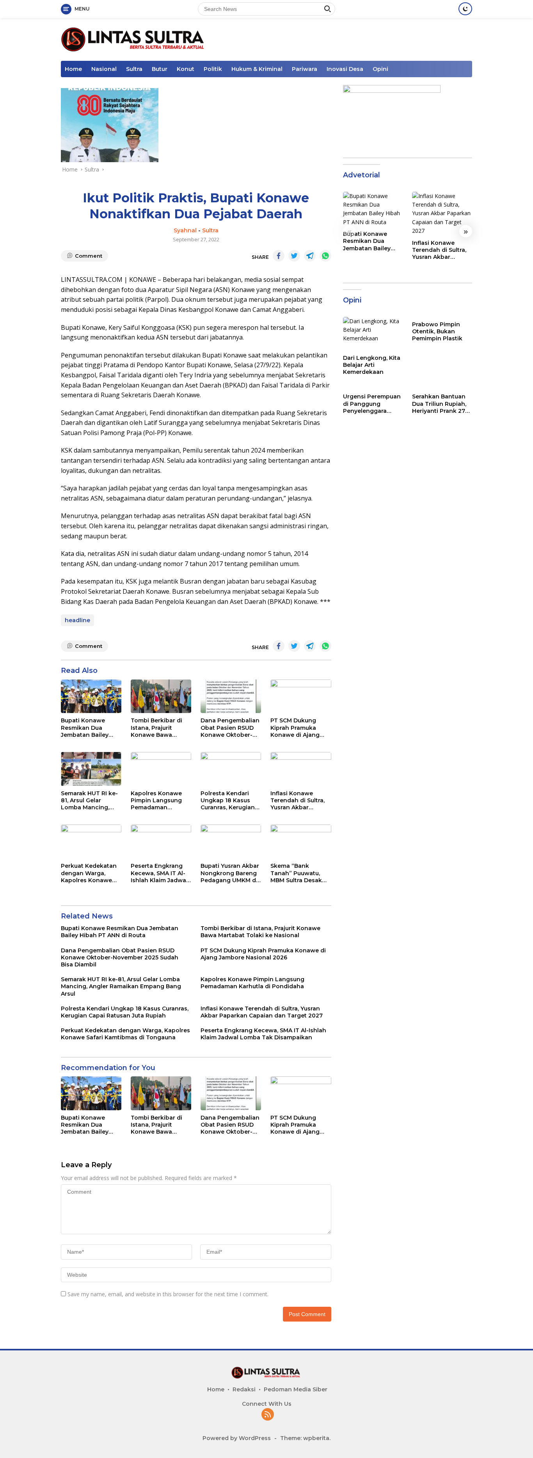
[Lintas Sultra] (134, 38)
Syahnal (185, 230)
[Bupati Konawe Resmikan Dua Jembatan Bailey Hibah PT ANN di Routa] (91, 696)
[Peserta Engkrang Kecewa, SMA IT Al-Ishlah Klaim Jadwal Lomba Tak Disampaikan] (161, 841)
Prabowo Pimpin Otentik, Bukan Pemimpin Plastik (437, 331)
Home (73, 69)
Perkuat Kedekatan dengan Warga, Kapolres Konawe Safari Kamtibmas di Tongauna (90, 873)
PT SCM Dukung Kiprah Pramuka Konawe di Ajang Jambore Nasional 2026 (296, 727)
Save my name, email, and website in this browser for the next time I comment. (168, 1294)
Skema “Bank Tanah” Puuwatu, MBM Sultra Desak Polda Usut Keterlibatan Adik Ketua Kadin (296, 873)
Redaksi (244, 1389)
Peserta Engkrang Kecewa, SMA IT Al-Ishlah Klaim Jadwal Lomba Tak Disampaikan (159, 873)
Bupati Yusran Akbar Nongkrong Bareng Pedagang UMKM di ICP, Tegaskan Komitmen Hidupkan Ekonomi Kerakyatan (231, 873)
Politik (213, 69)
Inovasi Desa (345, 69)
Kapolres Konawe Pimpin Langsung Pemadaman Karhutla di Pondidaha (156, 800)
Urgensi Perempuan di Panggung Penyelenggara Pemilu (372, 404)
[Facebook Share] (278, 256)
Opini (380, 69)
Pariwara (304, 69)
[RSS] (267, 1415)
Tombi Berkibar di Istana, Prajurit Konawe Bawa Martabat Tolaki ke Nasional (158, 727)
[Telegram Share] (310, 256)
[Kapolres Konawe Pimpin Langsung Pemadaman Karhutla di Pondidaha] (161, 769)
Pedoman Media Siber (295, 1389)
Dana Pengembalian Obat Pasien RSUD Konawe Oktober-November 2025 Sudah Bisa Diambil (230, 727)
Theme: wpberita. (305, 1438)
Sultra (134, 69)
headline (77, 620)
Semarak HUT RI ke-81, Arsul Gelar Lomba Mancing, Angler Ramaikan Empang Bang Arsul (89, 800)
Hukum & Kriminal (256, 69)
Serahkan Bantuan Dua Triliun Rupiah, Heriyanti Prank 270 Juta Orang (440, 404)
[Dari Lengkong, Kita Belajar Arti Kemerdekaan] (373, 333)
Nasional (104, 69)
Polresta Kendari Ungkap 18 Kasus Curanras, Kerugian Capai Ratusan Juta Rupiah (228, 800)
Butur (159, 69)
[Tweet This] (294, 256)
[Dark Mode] (465, 8)
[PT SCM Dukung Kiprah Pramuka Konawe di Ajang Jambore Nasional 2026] (300, 696)
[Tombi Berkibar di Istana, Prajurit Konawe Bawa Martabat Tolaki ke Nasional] (161, 696)
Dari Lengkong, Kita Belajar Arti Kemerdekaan (371, 364)
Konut (185, 69)
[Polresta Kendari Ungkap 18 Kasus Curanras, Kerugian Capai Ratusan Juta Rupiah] (231, 769)
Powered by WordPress (237, 1438)
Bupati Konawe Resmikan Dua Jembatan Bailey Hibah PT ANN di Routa (84, 727)
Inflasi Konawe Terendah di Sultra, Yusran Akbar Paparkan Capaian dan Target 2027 (297, 800)
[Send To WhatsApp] (325, 256)
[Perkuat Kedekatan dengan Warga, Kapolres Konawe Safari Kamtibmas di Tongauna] (91, 841)
